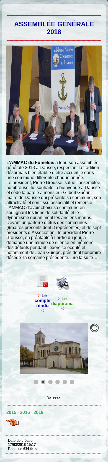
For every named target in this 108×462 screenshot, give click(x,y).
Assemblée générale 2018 (9, 8)
